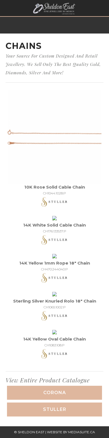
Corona (54, 392)
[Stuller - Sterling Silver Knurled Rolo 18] (54, 294)
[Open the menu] (7, 8)
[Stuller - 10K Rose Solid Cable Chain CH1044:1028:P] (54, 136)
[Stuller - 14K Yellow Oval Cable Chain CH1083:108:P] (54, 332)
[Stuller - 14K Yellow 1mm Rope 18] (54, 256)
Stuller (54, 409)
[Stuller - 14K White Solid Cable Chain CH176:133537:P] (54, 218)
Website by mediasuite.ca (71, 432)
